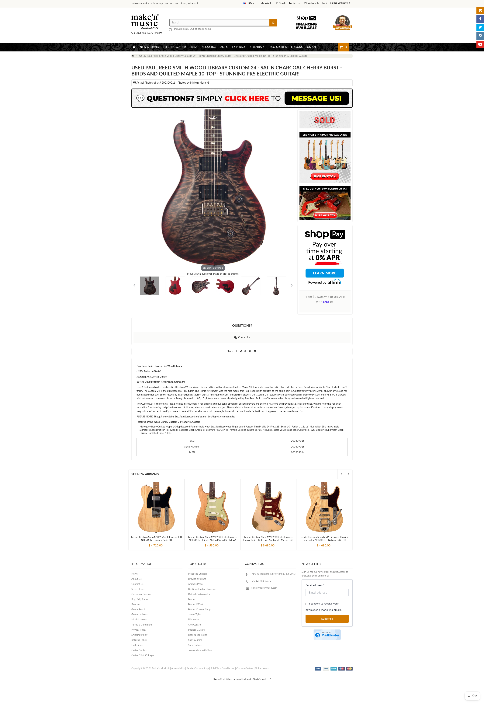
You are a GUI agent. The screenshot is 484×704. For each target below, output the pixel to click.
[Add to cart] (149, 542)
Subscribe (327, 618)
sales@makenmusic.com (264, 588)
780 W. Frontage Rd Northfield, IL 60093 (273, 574)
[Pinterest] (250, 351)
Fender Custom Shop (199, 609)
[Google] (245, 351)
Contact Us (243, 337)
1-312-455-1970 (143, 33)
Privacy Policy (138, 630)
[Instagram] (480, 36)
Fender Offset (195, 604)
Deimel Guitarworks (199, 594)
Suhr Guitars (195, 645)
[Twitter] (480, 27)
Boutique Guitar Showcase (202, 589)
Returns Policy (139, 640)
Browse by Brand (197, 579)
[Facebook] (480, 19)
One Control (194, 625)
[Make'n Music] (145, 12)
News (134, 574)
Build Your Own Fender (222, 668)
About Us (136, 579)
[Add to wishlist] (163, 542)
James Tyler (194, 614)
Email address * (315, 585)
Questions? (242, 325)
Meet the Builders (197, 574)
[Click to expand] (213, 191)
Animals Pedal (195, 584)
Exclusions (137, 645)
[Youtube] (480, 44)
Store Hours (137, 589)
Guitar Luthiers (139, 614)
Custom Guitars (244, 668)
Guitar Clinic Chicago (142, 655)
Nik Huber (193, 620)
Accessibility (178, 668)
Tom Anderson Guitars (200, 650)
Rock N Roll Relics (197, 635)
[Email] (255, 351)
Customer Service (141, 594)
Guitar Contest (139, 650)
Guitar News (262, 668)
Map (157, 33)
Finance (135, 604)
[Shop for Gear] (480, 10)
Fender (191, 599)
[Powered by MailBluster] (327, 634)
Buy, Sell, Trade (139, 599)
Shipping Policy (139, 635)
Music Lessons (139, 620)
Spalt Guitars (195, 640)
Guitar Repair (138, 609)
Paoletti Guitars (196, 630)
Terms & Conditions (141, 625)
